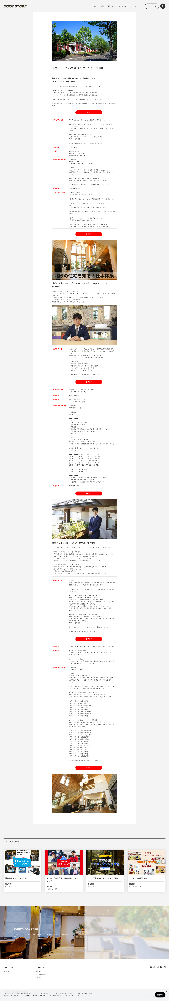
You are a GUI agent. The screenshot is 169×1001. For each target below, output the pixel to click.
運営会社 (38, 971)
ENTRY (88, 112)
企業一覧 (111, 6)
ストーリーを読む (99, 6)
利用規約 (38, 978)
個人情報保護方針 (41, 974)
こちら (83, 995)
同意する (160, 995)
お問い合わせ (8, 971)
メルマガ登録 (152, 6)
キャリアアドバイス (135, 6)
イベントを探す (121, 6)
